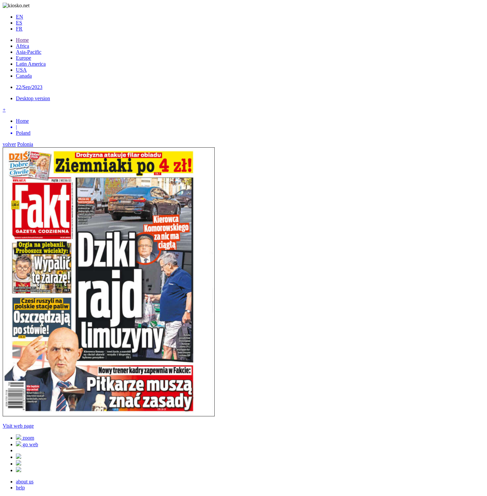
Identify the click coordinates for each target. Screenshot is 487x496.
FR (19, 29)
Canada (24, 76)
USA (21, 70)
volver (9, 144)
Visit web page (18, 426)
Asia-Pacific (28, 52)
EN (19, 17)
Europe (23, 58)
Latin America (31, 64)
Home (22, 40)
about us (24, 481)
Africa (22, 46)
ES (19, 23)
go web (29, 444)
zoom (27, 438)
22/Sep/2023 (29, 87)
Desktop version (33, 98)
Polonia (25, 144)
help (20, 487)
